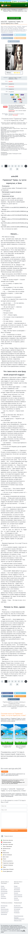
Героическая (17, 887)
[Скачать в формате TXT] (22, 97)
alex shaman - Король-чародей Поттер (7, 746)
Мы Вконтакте (14, 41)
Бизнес (4, 858)
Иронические (4, 889)
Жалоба (5, 106)
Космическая (17, 891)
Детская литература (7, 854)
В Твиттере (19, 34)
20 (17, 169)
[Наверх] (23, 931)
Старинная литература (8, 865)
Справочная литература (8, 863)
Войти (15, 1)
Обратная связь (17, 920)
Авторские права (14, 18)
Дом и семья (6, 856)
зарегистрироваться (17, 782)
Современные (4, 912)
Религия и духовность (8, 861)
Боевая (15, 886)
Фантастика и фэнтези (8, 840)
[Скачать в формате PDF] (20, 102)
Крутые (2, 894)
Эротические (4, 914)
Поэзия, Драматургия (7, 871)
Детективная (17, 889)
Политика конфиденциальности (19, 918)
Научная (16, 893)
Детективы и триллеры (8, 844)
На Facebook (7, 34)
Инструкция (15, 114)
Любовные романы (7, 842)
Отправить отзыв (14, 830)
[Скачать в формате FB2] (12, 97)
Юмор (4, 867)
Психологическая (18, 894)
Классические (4, 893)
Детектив (3, 887)
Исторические (4, 891)
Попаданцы (11, 86)
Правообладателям (18, 916)
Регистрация (23, 1)
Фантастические (4, 909)
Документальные (6, 848)
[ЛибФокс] (6, 5)
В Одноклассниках (21, 38)
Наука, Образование (7, 846)
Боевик (2, 886)
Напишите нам (12, 110)
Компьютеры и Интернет (8, 869)
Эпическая (16, 899)
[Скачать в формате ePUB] (17, 97)
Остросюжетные (5, 910)
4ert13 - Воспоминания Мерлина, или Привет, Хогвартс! (21, 747)
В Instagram (6, 38)
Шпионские (3, 898)
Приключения (6, 852)
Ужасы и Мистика (18, 896)
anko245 (10, 81)
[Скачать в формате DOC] (14, 102)
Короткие (3, 907)
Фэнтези (16, 898)
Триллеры (3, 896)
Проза (4, 850)
